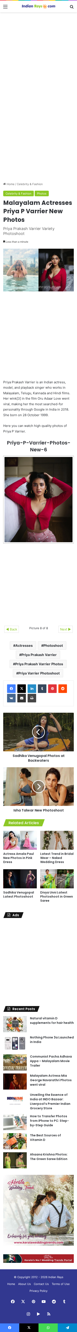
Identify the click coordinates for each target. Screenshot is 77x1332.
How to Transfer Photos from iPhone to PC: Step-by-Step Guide (49, 1120)
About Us (24, 1284)
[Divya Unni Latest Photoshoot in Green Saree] (57, 878)
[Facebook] (11, 688)
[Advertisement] (38, 55)
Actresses (24, 645)
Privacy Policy (38, 1290)
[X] (21, 688)
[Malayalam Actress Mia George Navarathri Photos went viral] (15, 1081)
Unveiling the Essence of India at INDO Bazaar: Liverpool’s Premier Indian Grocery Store (50, 1101)
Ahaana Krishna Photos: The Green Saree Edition (49, 1156)
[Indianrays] (38, 6)
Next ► (65, 629)
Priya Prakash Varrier (39, 655)
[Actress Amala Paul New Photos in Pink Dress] (20, 840)
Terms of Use (61, 1284)
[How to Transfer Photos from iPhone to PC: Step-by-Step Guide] (15, 1122)
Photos (41, 193)
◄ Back (11, 629)
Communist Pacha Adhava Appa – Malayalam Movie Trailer (51, 1061)
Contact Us (41, 1284)
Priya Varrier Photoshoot (39, 673)
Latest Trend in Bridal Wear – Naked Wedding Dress (57, 858)
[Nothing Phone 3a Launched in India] (15, 1043)
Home (10, 184)
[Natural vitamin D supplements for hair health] (15, 1024)
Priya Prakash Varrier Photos (39, 664)
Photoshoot (53, 645)
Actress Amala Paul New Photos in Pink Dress (18, 858)
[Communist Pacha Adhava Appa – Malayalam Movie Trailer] (15, 1062)
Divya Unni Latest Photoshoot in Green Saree (56, 896)
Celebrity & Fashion (30, 184)
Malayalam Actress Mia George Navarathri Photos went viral (51, 1080)
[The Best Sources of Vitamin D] (15, 1141)
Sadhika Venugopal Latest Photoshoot (18, 894)
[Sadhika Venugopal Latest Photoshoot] (20, 878)
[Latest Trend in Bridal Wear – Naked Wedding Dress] (57, 840)
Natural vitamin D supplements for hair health (52, 1020)
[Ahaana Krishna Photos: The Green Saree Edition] (15, 1160)
